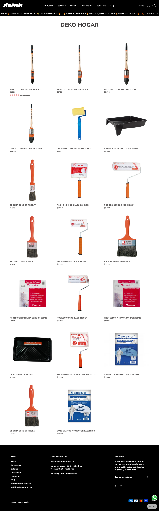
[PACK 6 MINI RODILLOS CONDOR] (79, 180)
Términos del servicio (21, 484)
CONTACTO (101, 6)
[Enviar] (147, 477)
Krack (13, 461)
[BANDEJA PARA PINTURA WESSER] (126, 123)
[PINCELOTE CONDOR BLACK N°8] (32, 64)
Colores (14, 469)
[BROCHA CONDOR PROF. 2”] (32, 236)
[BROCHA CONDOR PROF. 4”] (126, 236)
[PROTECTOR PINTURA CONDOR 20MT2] (32, 292)
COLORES (62, 6)
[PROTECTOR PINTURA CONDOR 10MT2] (126, 292)
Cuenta (141, 6)
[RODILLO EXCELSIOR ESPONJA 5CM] (79, 123)
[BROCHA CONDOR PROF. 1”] (32, 180)
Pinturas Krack (22, 502)
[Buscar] (148, 5)
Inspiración (16, 472)
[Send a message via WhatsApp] (154, 497)
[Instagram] (121, 486)
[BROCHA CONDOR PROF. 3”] (32, 405)
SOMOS (73, 6)
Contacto (15, 476)
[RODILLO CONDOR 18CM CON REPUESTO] (79, 349)
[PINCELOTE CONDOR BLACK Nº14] (126, 64)
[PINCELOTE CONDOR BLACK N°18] (32, 123)
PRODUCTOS (48, 6)
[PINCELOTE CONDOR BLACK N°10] (79, 64)
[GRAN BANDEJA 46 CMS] (32, 349)
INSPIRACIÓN (86, 6)
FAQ (112, 6)
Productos (16, 465)
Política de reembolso (21, 487)
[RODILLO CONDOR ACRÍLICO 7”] (79, 292)
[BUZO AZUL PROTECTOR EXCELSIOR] (126, 349)
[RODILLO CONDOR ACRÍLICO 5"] (79, 236)
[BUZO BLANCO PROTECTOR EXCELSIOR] (79, 405)
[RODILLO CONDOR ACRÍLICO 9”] (126, 180)
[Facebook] (116, 486)
